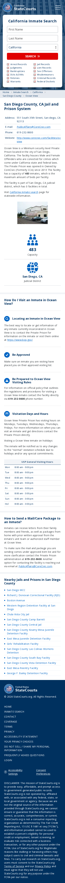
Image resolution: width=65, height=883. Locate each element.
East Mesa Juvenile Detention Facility (28, 638)
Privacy (9, 731)
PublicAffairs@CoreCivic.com (33, 126)
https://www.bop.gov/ (20, 339)
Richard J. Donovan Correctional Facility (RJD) (33, 595)
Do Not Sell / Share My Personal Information (27, 748)
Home (8, 706)
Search (30, 56)
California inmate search (24, 192)
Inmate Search (14, 711)
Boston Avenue (16, 600)
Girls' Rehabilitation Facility (22, 643)
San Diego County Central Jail (24, 624)
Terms (8, 726)
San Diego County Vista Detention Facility (31, 662)
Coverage (10, 721)
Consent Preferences (43, 771)
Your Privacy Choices (18, 741)
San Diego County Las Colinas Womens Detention (30, 650)
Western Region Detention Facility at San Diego (31, 607)
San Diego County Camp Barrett (26, 619)
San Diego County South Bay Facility (28, 657)
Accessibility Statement (21, 736)
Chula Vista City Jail (18, 614)
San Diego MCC (16, 590)
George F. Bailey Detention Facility (27, 673)
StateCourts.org (19, 7)
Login (8, 760)
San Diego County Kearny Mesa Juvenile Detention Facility (30, 631)
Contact (10, 716)
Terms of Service (14, 866)
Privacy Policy (43, 866)
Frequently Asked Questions (24, 755)
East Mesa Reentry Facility (22, 668)
